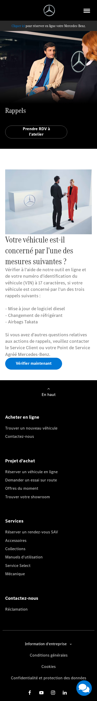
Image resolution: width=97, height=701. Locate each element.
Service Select (18, 565)
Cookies (48, 666)
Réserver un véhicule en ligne (31, 471)
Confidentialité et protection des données (48, 678)
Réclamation (16, 609)
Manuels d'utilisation (24, 557)
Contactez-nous (19, 436)
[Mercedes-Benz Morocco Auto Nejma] (49, 10)
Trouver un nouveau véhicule (31, 428)
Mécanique (15, 574)
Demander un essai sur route (31, 480)
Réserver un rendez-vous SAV (31, 532)
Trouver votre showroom (27, 497)
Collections (15, 548)
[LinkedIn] (65, 692)
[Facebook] (30, 692)
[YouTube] (41, 692)
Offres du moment (21, 488)
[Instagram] (53, 692)
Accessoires (15, 540)
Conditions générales (49, 655)
